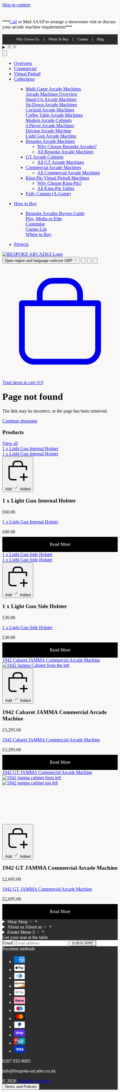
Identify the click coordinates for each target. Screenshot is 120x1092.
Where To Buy (58, 39)
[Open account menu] (89, 261)
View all (10, 443)
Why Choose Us (27, 39)
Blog (100, 39)
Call (13, 21)
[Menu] (60, 47)
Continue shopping (19, 420)
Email (8, 942)
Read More (60, 544)
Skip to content (16, 4)
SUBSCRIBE (83, 943)
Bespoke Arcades (33, 1080)
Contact (82, 39)
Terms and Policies (21, 1086)
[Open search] (4, 53)
